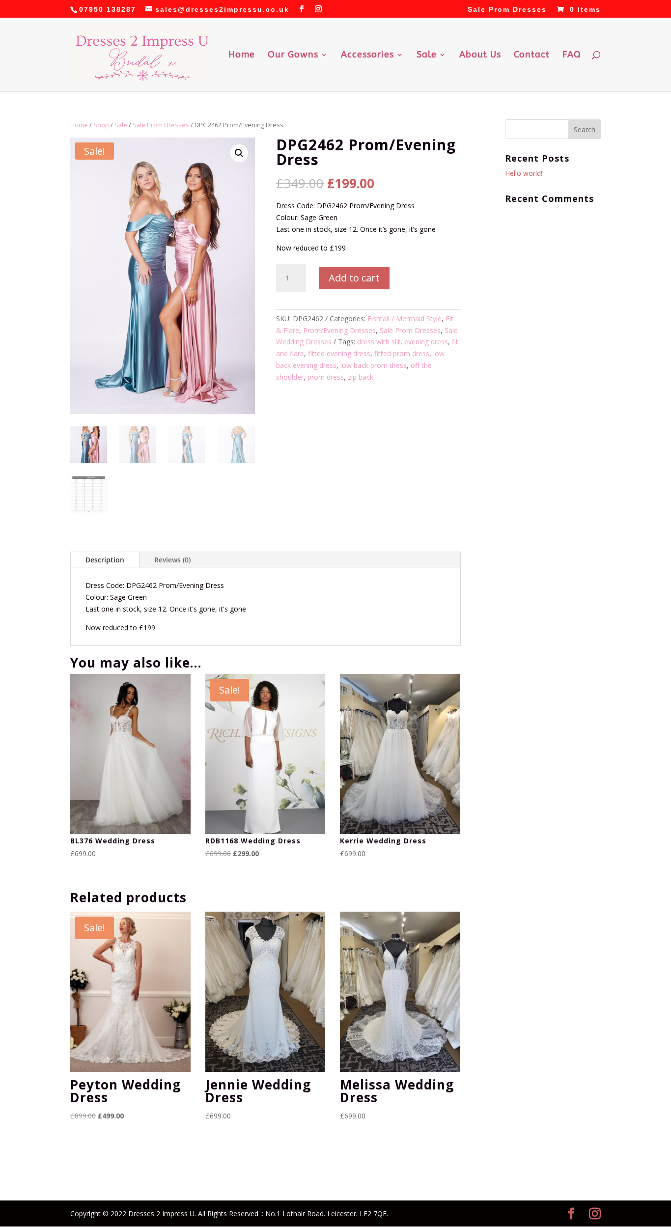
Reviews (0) (172, 559)
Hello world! (523, 173)
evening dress (426, 341)
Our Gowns (293, 55)
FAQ (571, 55)
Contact (532, 55)
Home (241, 55)
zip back (360, 377)
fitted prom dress (401, 353)
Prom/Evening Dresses (339, 330)
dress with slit (378, 341)
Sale (427, 55)
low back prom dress (373, 365)
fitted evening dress (339, 353)
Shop (101, 124)
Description (104, 559)
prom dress (326, 377)
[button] (239, 153)
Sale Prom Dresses (507, 9)
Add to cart (354, 277)
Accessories (367, 55)
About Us (480, 55)
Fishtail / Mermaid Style (404, 318)
